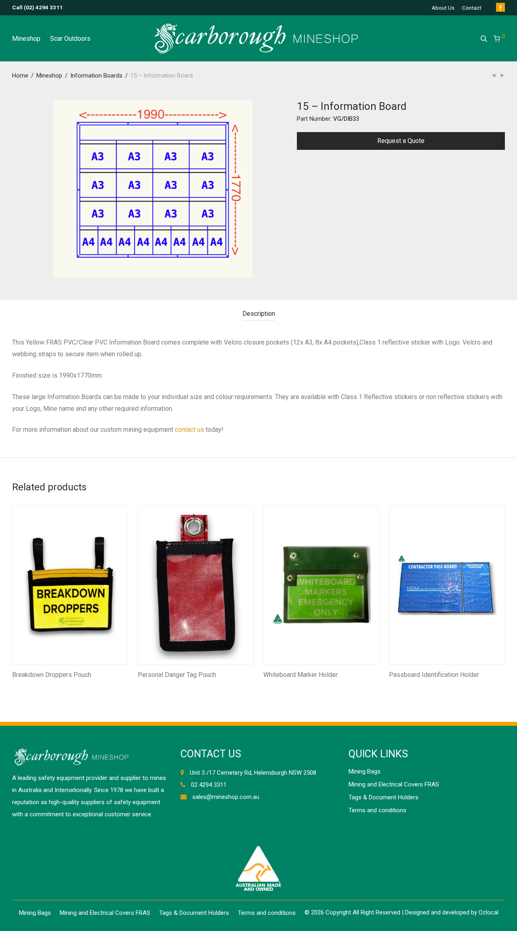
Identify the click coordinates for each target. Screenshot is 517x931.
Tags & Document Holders (383, 797)
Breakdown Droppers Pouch (51, 675)
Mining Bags (364, 771)
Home (20, 75)
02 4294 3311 (209, 784)
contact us (189, 429)
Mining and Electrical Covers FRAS (394, 784)
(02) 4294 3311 (43, 7)
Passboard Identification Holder (434, 675)
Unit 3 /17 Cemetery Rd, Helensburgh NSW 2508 (253, 772)
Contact (471, 8)
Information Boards (96, 75)
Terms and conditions (377, 810)
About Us (443, 8)
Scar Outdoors (70, 38)
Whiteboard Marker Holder (300, 675)
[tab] (259, 314)
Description (258, 313)
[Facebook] (500, 7)
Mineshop (26, 38)
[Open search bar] (485, 38)
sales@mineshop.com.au (225, 797)
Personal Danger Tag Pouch (177, 675)
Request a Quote (401, 141)
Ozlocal (488, 912)
